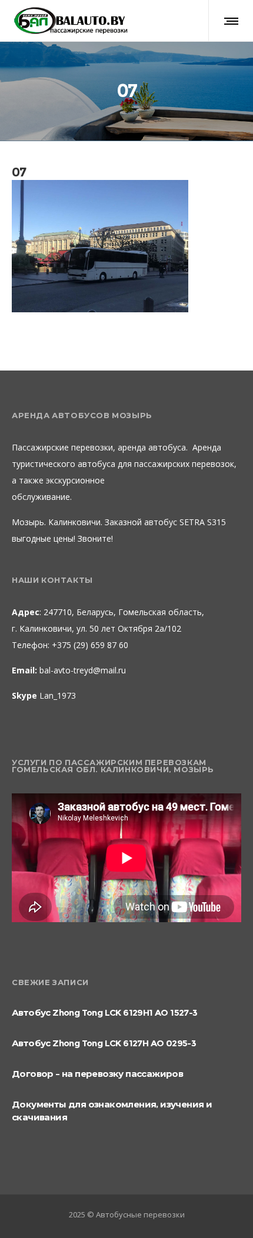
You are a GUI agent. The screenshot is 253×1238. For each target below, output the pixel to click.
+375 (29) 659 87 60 (88, 644)
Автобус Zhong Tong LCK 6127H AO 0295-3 (104, 1043)
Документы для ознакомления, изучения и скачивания (112, 1111)
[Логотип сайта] (70, 20)
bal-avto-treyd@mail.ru (82, 670)
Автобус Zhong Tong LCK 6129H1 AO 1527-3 (105, 1012)
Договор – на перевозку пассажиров (97, 1073)
